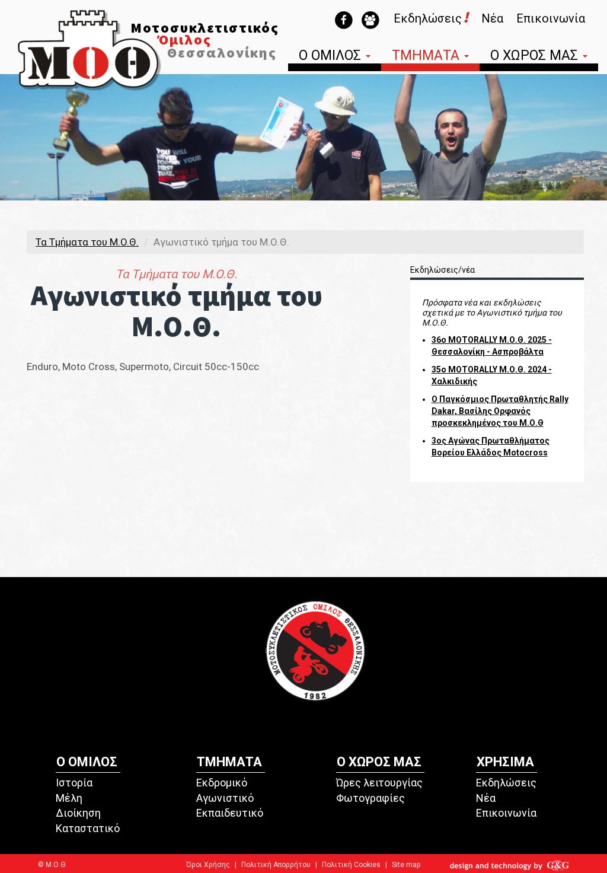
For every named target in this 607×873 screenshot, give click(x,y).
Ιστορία (74, 782)
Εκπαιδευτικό (229, 813)
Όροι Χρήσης (208, 865)
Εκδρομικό (221, 782)
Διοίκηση (78, 813)
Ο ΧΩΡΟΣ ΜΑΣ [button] (536, 56)
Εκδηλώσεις (506, 782)
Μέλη (69, 798)
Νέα (492, 18)
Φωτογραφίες (370, 798)
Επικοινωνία (550, 18)
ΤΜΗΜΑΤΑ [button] (427, 56)
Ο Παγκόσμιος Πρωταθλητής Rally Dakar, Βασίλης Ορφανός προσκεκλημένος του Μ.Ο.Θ (500, 411)
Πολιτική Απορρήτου (276, 865)
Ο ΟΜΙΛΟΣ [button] (332, 56)
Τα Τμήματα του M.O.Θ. (87, 242)
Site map (406, 865)
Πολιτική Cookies (351, 865)
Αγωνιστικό (225, 798)
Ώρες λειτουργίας (379, 782)
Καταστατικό (88, 828)
